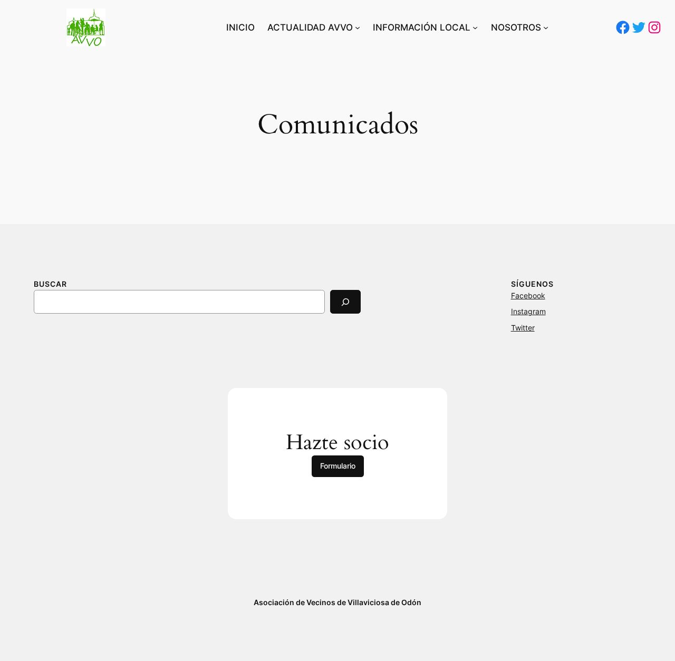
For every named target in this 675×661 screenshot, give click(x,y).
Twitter (523, 327)
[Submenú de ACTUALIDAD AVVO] (357, 27)
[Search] (345, 302)
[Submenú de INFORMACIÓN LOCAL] (475, 27)
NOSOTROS (516, 27)
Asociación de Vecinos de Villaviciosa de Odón (337, 602)
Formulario (337, 465)
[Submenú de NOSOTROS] (545, 27)
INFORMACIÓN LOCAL (421, 27)
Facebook (528, 295)
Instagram (528, 311)
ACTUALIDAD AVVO (310, 27)
